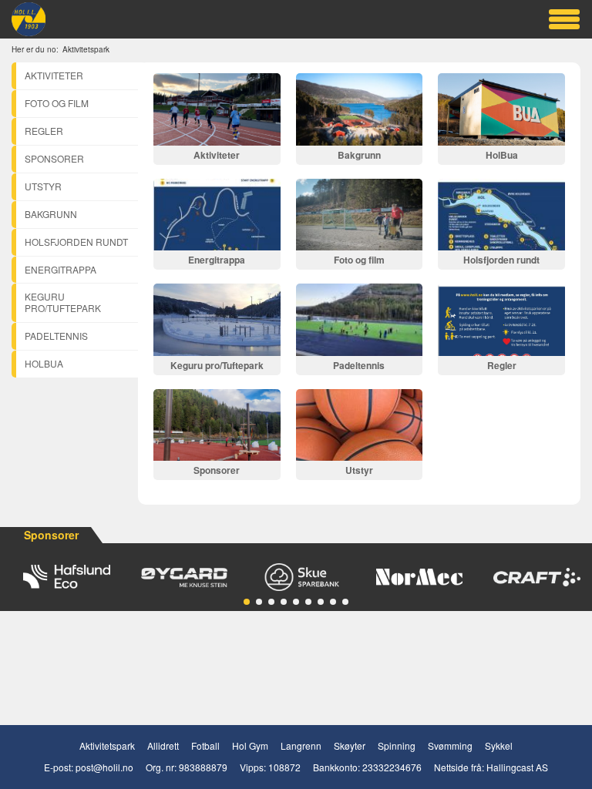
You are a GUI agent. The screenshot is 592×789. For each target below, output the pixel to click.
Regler (44, 130)
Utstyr (43, 186)
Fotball (205, 745)
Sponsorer (54, 158)
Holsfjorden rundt (76, 241)
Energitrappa (60, 269)
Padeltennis (56, 335)
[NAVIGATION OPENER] (563, 19)
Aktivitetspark (107, 745)
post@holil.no (104, 767)
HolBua (44, 363)
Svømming (450, 745)
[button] (247, 602)
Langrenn (301, 745)
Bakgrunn (51, 213)
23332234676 (392, 767)
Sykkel (499, 745)
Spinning (396, 745)
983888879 (203, 767)
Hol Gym (250, 745)
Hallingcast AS (517, 767)
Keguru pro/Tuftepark (63, 302)
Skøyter (349, 745)
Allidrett (163, 745)
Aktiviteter (54, 75)
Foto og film (57, 102)
